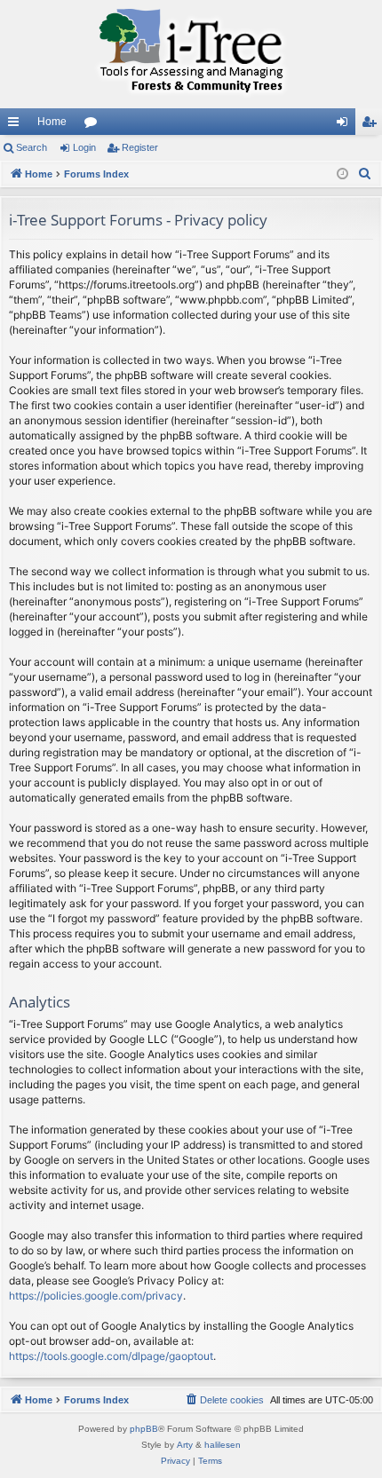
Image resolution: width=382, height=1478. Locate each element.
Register (140, 147)
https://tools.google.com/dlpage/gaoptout (111, 1356)
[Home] (191, 54)
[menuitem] (365, 174)
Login (84, 147)
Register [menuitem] (372, 125)
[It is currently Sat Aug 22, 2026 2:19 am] (342, 174)
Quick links (17, 125)
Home (52, 121)
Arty (185, 1445)
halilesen (222, 1445)
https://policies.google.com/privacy (96, 1295)
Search (31, 147)
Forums (94, 125)
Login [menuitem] (345, 125)
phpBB (144, 1429)
